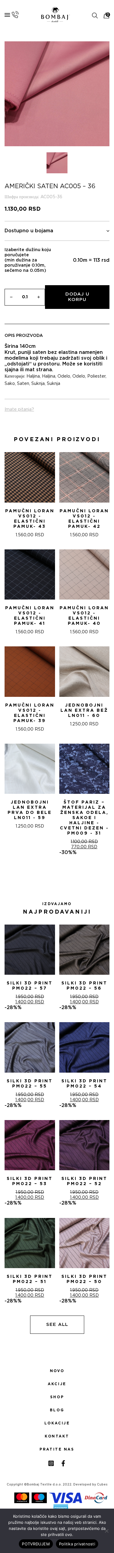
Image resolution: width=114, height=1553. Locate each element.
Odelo (63, 376)
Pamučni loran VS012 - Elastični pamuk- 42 (84, 519)
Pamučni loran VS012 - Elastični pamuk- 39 (29, 713)
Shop (57, 1397)
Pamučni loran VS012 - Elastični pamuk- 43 (29, 519)
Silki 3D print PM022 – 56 (84, 986)
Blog (57, 1410)
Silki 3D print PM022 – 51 (30, 1279)
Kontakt (57, 1436)
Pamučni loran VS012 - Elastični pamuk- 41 (29, 616)
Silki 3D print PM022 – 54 (84, 1083)
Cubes (102, 1484)
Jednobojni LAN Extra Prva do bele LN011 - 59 (30, 810)
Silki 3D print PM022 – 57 (30, 986)
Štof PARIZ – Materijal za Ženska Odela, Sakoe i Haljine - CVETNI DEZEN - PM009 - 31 (84, 817)
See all (57, 1324)
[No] (106, 1531)
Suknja (38, 384)
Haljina (33, 376)
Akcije (57, 1384)
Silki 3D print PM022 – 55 (30, 1083)
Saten (23, 384)
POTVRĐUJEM (36, 1543)
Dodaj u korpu (77, 297)
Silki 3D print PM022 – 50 (84, 1279)
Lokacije (57, 1423)
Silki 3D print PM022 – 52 (84, 1181)
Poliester (96, 376)
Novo (57, 1371)
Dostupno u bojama (29, 230)
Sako (10, 384)
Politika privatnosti (77, 1543)
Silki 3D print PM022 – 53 (30, 1181)
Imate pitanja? (19, 409)
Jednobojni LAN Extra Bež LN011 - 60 (84, 710)
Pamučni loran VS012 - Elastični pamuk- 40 (84, 616)
